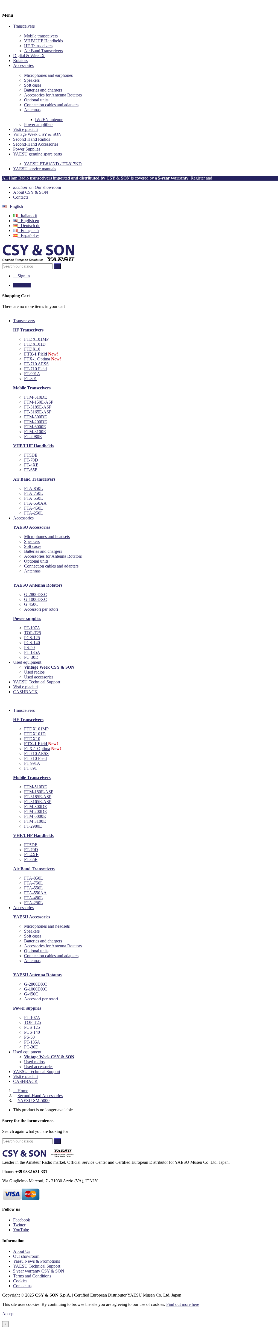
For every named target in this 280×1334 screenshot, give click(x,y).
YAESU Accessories (31, 527)
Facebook (21, 1220)
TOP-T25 (32, 632)
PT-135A (32, 652)
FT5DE (30, 455)
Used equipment (27, 1052)
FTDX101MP (36, 339)
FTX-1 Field (36, 354)
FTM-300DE (35, 417)
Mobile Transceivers (32, 388)
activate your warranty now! (239, 178)
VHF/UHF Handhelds (43, 41)
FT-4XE (31, 465)
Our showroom (37, 187)
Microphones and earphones (48, 75)
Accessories (23, 65)
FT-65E (30, 470)
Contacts (20, 197)
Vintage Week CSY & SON (37, 134)
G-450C (31, 604)
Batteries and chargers (43, 90)
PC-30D (31, 657)
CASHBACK (25, 1081)
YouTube (21, 1229)
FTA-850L (33, 488)
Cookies (20, 1281)
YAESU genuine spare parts (37, 154)
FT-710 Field (35, 368)
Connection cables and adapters (51, 104)
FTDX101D (35, 344)
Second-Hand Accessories (35, 144)
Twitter (19, 1225)
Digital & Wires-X (29, 55)
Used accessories (38, 677)
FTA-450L (33, 508)
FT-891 (30, 378)
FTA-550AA (35, 503)
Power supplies (27, 618)
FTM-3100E (35, 431)
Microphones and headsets (47, 536)
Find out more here (182, 1304)
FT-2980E (33, 436)
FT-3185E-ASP (37, 407)
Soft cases (32, 85)
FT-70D (31, 460)
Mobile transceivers (41, 36)
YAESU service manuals (34, 168)
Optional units (36, 100)
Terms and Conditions (32, 1276)
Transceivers (24, 26)
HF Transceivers (38, 45)
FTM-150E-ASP (38, 402)
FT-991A (32, 373)
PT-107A (32, 627)
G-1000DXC (35, 599)
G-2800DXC (35, 594)
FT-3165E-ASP (37, 412)
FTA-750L (33, 493)
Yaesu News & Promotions (36, 1261)
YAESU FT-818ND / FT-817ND (53, 163)
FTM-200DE (35, 421)
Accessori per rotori (41, 609)
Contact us (22, 1285)
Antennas (32, 109)
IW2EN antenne (49, 119)
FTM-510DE (35, 397)
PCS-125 (32, 637)
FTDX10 (32, 349)
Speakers (32, 80)
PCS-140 (32, 642)
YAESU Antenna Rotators (37, 585)
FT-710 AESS (36, 364)
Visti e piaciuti (25, 129)
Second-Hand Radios (31, 139)
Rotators (20, 60)
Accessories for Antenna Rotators (53, 95)
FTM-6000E (35, 426)
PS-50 (29, 647)
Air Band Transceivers (43, 50)
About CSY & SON (30, 192)
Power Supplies (26, 149)
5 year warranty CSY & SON (38, 1271)
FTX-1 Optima (37, 359)
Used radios (34, 672)
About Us (21, 1251)
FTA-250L (33, 513)
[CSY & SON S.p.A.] (38, 260)
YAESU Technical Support (36, 1071)
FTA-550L (33, 498)
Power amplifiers (38, 124)
